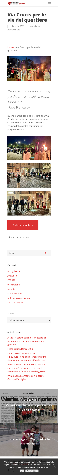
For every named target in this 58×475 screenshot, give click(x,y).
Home (10, 47)
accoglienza (13, 271)
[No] (54, 466)
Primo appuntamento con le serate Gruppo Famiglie (26, 377)
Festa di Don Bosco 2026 (20, 348)
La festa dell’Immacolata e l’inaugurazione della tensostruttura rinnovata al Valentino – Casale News (27, 357)
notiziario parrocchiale (19, 298)
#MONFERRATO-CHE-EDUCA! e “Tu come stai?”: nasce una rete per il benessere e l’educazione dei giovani (26, 368)
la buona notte (15, 293)
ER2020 (11, 280)
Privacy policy (31, 471)
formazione (13, 284)
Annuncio (12, 275)
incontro (11, 289)
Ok (22, 471)
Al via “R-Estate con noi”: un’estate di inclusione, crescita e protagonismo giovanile (26, 341)
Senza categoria (15, 302)
